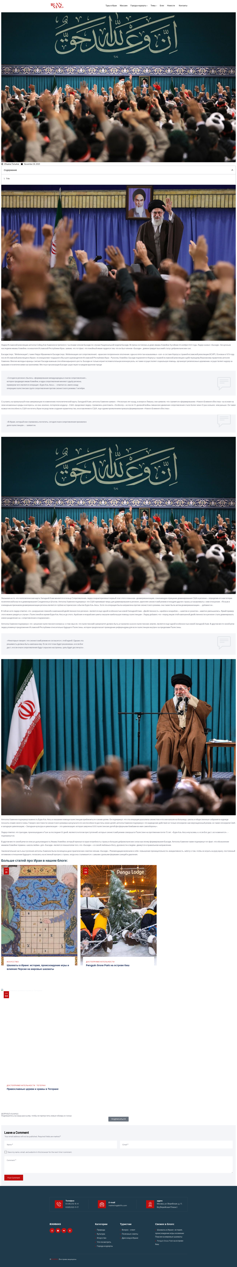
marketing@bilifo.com (118, 1205)
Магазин (124, 5)
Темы (153, 5)
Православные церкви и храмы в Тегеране (33, 1089)
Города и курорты (138, 5)
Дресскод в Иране (130, 1238)
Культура (101, 1234)
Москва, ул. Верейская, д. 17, (169, 1203)
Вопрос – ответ (128, 1230)
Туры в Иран (111, 5)
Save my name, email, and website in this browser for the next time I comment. (40, 1152)
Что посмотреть (104, 1242)
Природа (101, 1230)
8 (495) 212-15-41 (72, 1203)
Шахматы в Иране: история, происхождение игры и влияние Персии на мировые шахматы (169, 1233)
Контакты (183, 5)
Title (8, 178)
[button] (232, 170)
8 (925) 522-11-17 (72, 1207)
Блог (162, 5)
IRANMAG (54, 1259)
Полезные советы (130, 1234)
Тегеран (41, 1085)
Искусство (13, 962)
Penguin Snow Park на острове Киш (107, 965)
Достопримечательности (100, 962)
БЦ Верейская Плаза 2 (167, 1207)
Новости (171, 5)
